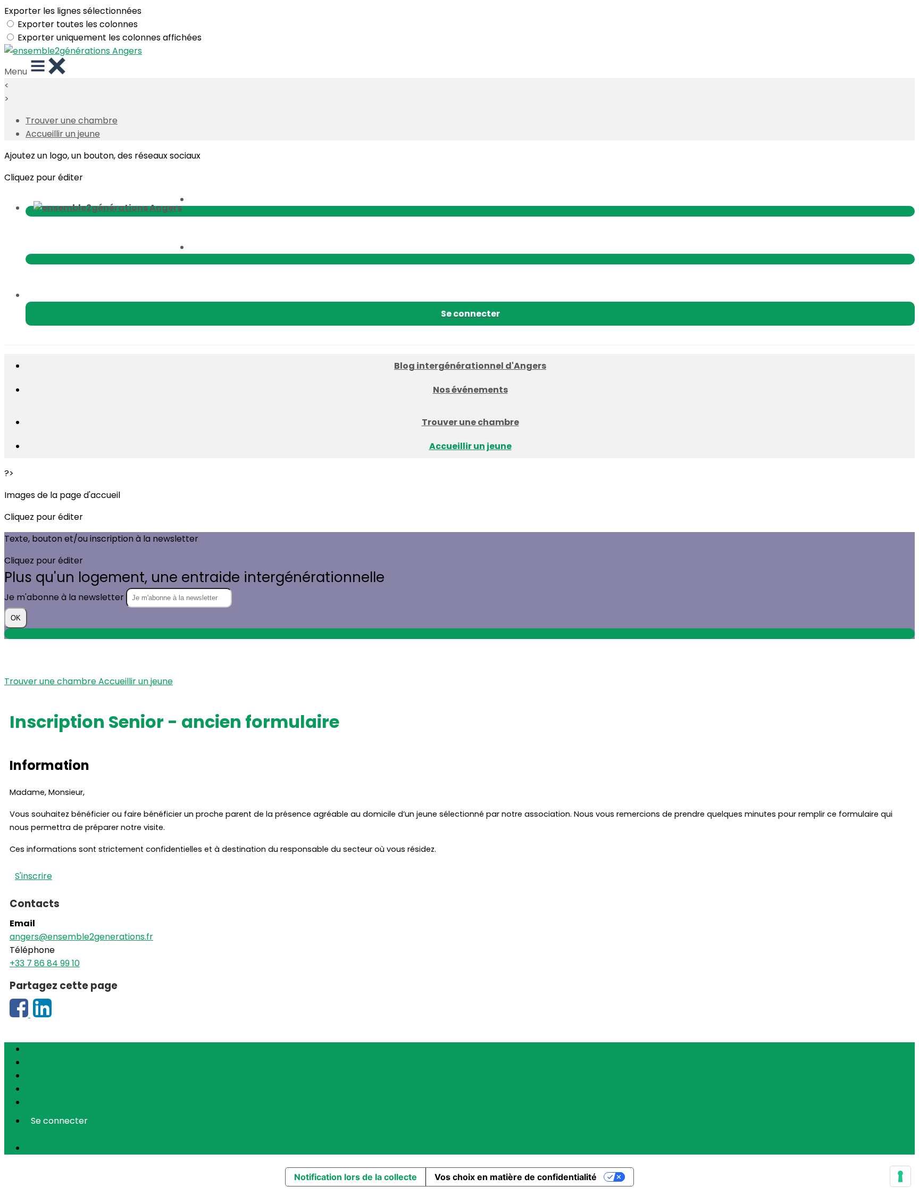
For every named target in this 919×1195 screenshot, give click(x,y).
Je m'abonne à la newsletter (65, 597)
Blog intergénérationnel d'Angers (470, 366)
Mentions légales (61, 1075)
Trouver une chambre (72, 120)
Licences (44, 1062)
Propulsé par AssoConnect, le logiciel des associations (138, 1148)
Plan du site (49, 1049)
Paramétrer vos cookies (76, 1102)
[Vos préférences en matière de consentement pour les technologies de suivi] (900, 1176)
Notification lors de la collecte (355, 1177)
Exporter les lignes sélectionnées (72, 11)
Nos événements (470, 390)
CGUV (38, 1089)
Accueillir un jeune (63, 134)
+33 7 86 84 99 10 (45, 963)
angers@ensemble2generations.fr (81, 937)
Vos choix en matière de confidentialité (516, 1177)
